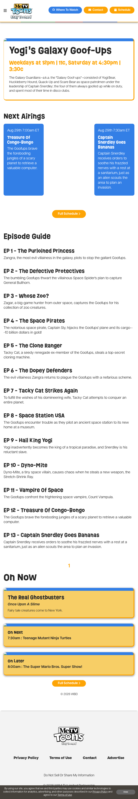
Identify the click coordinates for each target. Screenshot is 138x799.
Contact (98, 10)
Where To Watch (67, 10)
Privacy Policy (26, 758)
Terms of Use (60, 758)
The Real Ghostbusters (36, 597)
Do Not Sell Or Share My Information (69, 775)
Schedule (124, 10)
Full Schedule (68, 214)
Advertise (115, 758)
